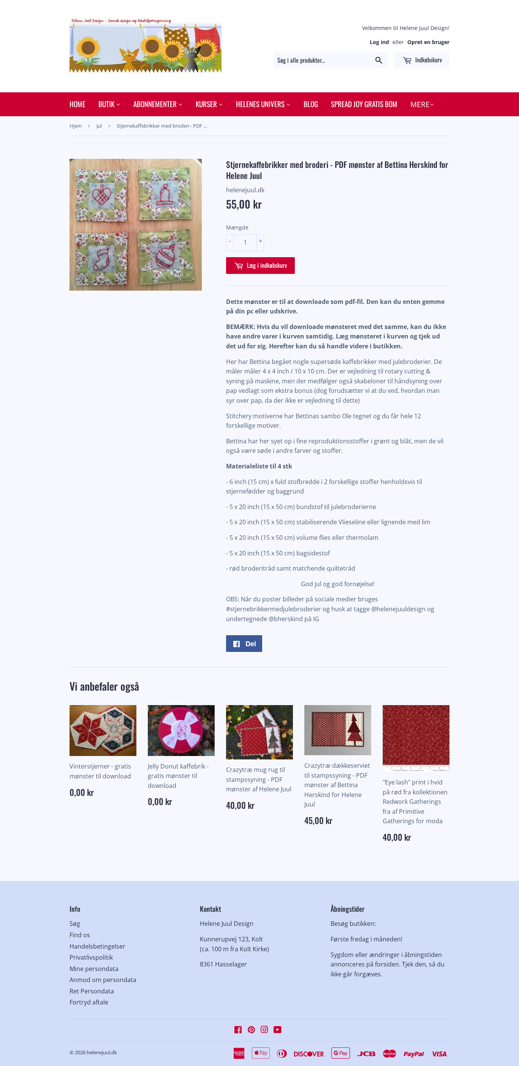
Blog (311, 103)
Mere (420, 104)
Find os (80, 935)
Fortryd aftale (89, 1002)
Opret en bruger (428, 42)
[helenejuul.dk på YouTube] (278, 1030)
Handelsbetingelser (97, 946)
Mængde (237, 227)
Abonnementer (155, 103)
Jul (99, 125)
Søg (75, 923)
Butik (107, 103)
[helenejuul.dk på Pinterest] (251, 1030)
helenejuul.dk (102, 1052)
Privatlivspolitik (91, 957)
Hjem (76, 125)
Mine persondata (94, 969)
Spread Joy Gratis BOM (364, 103)
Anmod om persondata (103, 980)
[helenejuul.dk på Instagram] (264, 1030)
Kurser (207, 103)
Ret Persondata (92, 991)
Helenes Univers (261, 103)
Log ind (379, 42)
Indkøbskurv (428, 59)
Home (77, 103)
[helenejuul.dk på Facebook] (238, 1030)
